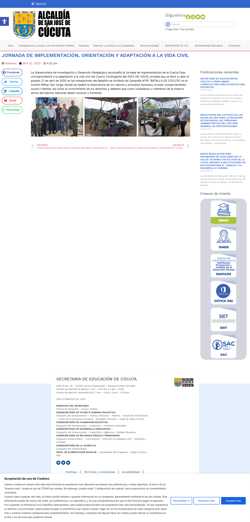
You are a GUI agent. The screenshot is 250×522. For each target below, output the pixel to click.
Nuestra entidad (149, 45)
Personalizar (180, 500)
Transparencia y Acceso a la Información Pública (46, 45)
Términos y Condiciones (99, 472)
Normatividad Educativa (208, 45)
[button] (4, 21)
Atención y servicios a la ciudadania (113, 45)
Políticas (71, 472)
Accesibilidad (130, 472)
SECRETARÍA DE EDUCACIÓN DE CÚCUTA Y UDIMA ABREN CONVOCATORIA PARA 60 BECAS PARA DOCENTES (222, 82)
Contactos (234, 45)
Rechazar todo (206, 500)
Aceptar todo (233, 500)
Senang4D (202, 29)
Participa (84, 45)
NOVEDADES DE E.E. (177, 45)
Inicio (11, 45)
